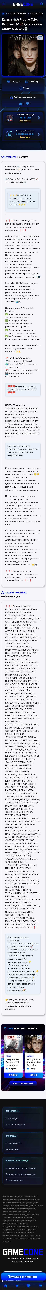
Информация (12, 1119)
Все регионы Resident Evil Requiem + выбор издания (12, 1064)
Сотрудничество (14, 1143)
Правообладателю (15, 1180)
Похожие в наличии (22, 1276)
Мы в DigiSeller (12, 1149)
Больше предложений (23, 1083)
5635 (13, 1074)
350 (33, 1074)
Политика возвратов (15, 1125)
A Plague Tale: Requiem (17, 13)
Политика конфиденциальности (20, 1174)
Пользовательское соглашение (21, 1168)
